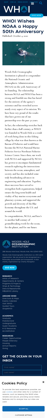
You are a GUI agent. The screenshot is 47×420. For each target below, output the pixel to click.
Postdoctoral (8, 321)
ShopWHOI (7, 309)
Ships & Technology (11, 286)
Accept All (23, 409)
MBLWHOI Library (10, 291)
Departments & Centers (13, 281)
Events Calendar (9, 301)
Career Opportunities (11, 338)
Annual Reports (9, 346)
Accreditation (8, 331)
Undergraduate (9, 323)
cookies (9, 392)
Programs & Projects (11, 283)
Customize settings (23, 415)
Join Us (13, 2)
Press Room (23, 2)
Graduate (6, 318)
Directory (34, 2)
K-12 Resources (9, 328)
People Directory (9, 341)
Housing (6, 343)
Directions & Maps (10, 298)
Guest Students (9, 326)
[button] (43, 382)
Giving (5, 348)
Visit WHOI (7, 303)
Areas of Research (10, 278)
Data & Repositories (11, 289)
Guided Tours (8, 306)
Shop (6, 2)
